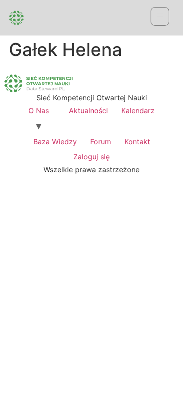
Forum (100, 141)
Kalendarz (138, 110)
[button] (160, 18)
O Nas (38, 110)
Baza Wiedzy (55, 141)
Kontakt (137, 141)
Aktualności (88, 110)
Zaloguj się (91, 156)
